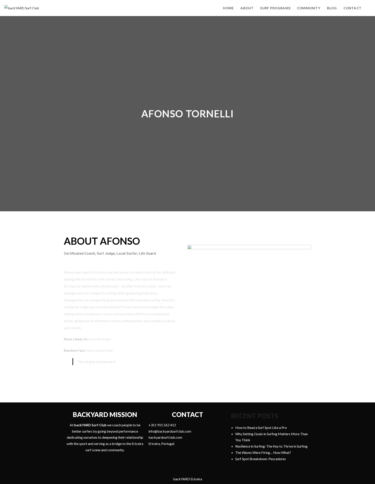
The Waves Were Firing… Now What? (263, 452)
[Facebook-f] (115, 377)
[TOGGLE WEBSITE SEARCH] (369, 8)
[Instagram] (123, 377)
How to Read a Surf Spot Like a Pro (261, 427)
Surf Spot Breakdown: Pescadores (260, 459)
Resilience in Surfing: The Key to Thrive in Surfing (271, 446)
